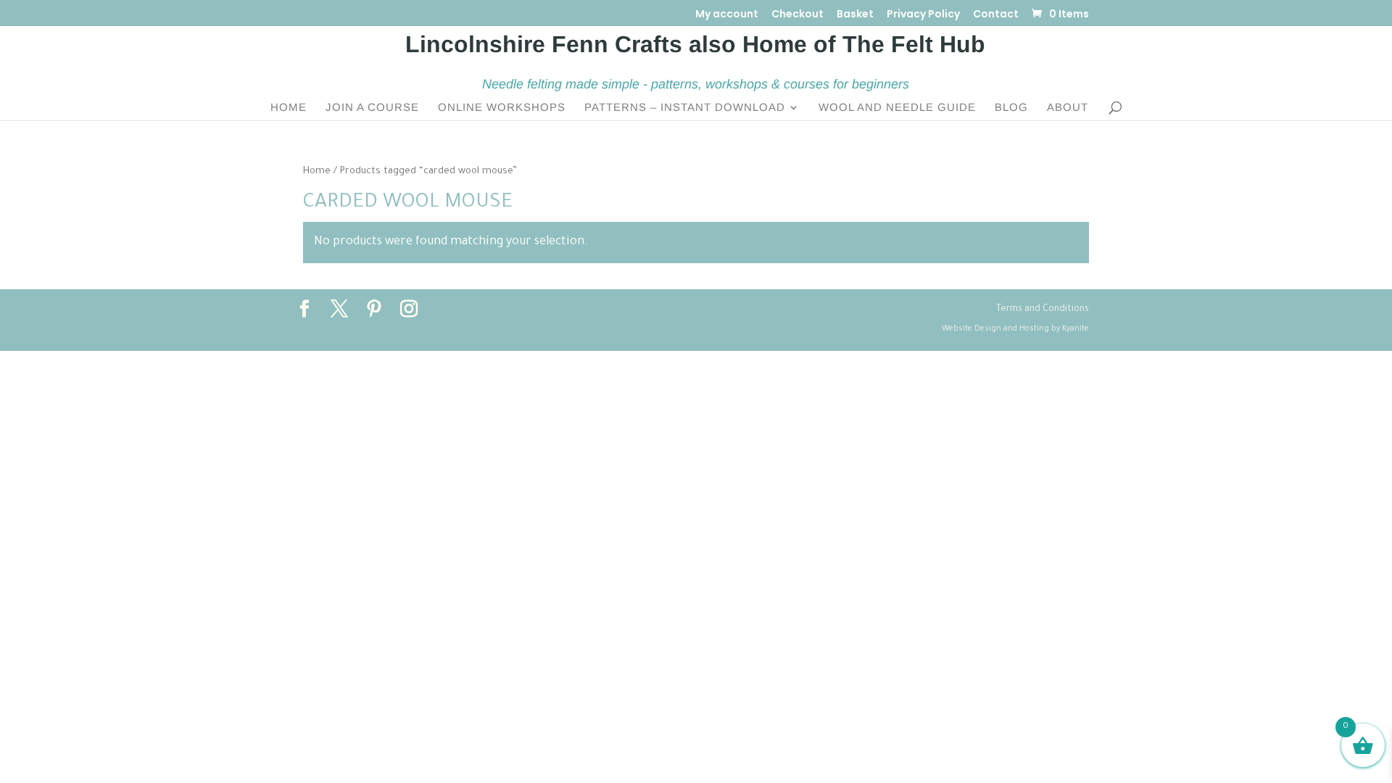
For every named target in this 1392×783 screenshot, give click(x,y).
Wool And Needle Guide (897, 107)
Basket (855, 15)
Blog (1011, 107)
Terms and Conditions (1042, 309)
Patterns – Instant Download (684, 107)
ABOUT (1067, 107)
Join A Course (372, 107)
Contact (996, 15)
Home (288, 107)
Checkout (797, 15)
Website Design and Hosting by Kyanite (1015, 329)
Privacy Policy (923, 15)
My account (726, 15)
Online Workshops (502, 107)
